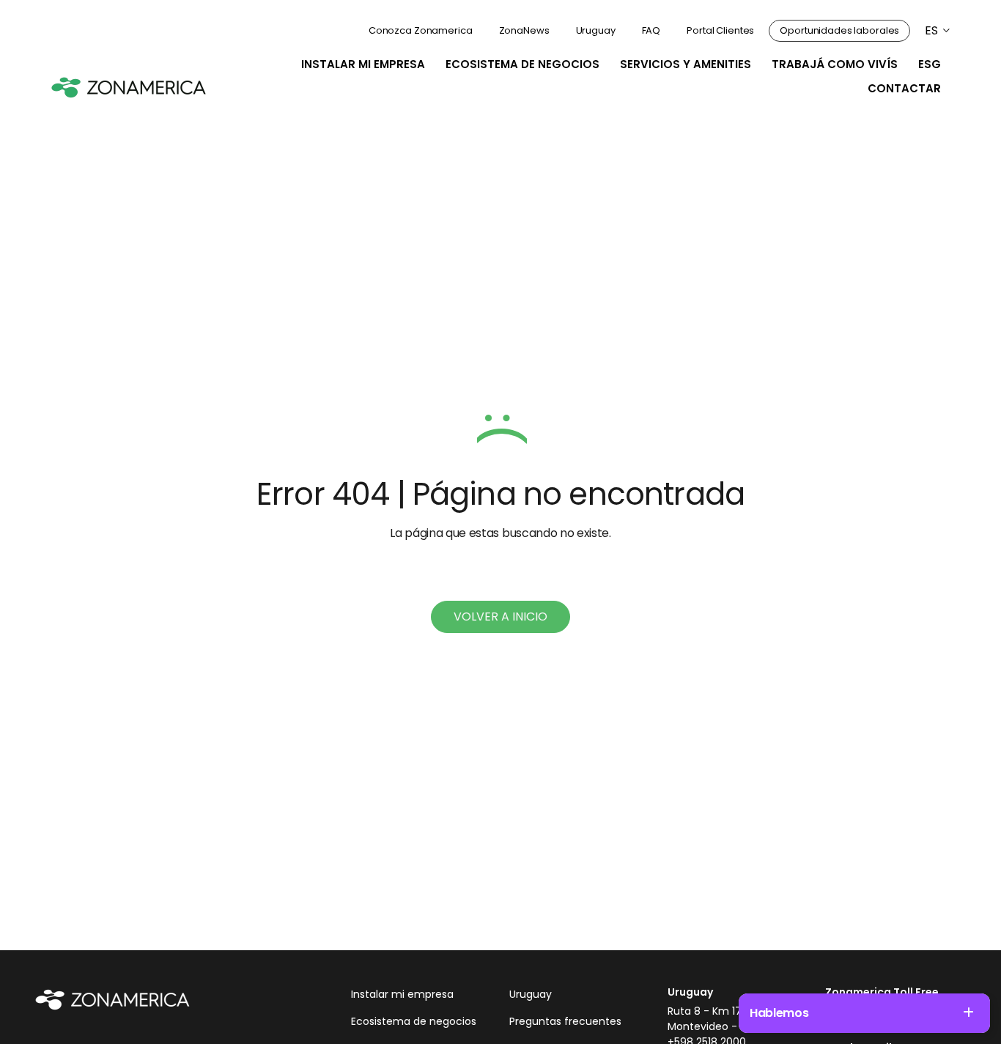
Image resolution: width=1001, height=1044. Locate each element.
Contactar (904, 88)
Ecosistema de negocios (522, 64)
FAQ (651, 30)
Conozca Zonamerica (421, 30)
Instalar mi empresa (363, 64)
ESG (929, 64)
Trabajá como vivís (835, 64)
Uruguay (596, 30)
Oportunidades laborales (839, 30)
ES (931, 30)
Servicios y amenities (685, 64)
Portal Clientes (720, 30)
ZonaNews (524, 30)
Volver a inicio (500, 616)
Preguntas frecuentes (565, 1021)
